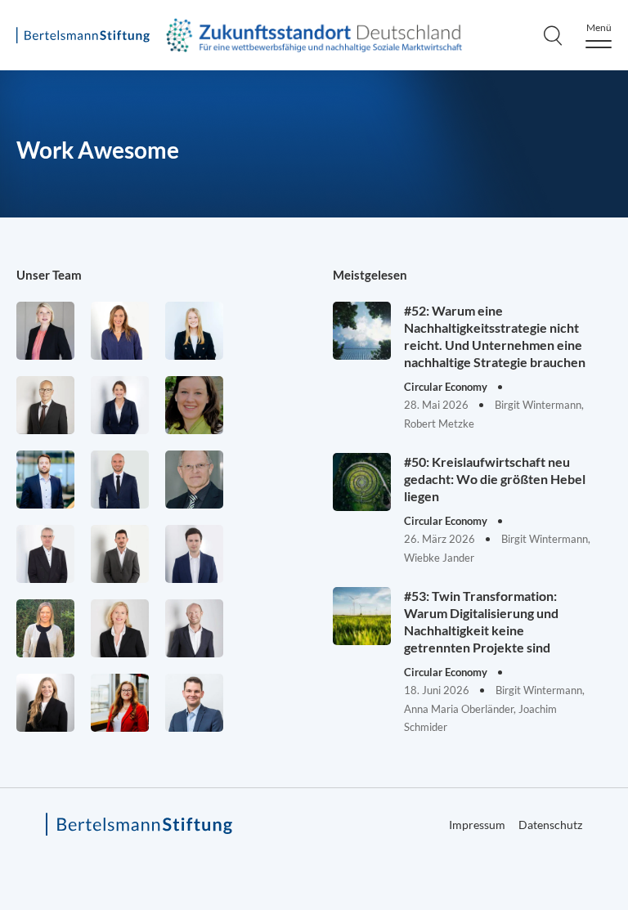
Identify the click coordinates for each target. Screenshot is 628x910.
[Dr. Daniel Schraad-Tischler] (194, 628)
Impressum (477, 824)
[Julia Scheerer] (45, 628)
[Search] (552, 35)
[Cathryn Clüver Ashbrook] (45, 331)
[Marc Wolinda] (194, 703)
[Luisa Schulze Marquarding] (45, 703)
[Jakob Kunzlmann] (45, 480)
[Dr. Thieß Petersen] (45, 554)
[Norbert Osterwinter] (194, 480)
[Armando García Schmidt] (45, 405)
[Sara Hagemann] (120, 405)
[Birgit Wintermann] (120, 703)
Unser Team (49, 274)
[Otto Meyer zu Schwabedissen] (120, 480)
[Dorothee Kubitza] (194, 405)
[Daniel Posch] (120, 554)
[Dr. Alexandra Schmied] (120, 628)
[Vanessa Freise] (194, 331)
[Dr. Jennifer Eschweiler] (120, 331)
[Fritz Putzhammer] (194, 554)
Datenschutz (550, 824)
